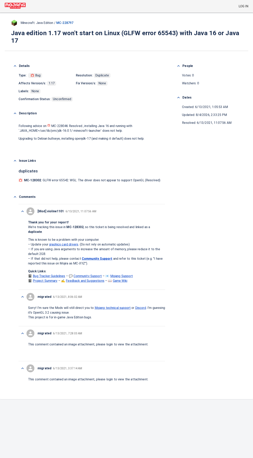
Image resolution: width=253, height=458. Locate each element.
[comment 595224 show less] (22, 368)
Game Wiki (120, 281)
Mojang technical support (113, 308)
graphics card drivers (63, 244)
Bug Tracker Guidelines (49, 276)
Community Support (97, 259)
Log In (243, 6)
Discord (140, 308)
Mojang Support (121, 276)
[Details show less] (15, 66)
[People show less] (178, 66)
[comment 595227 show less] (22, 211)
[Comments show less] (15, 197)
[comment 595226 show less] (22, 297)
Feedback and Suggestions (85, 281)
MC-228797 (64, 23)
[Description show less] (15, 113)
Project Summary (45, 281)
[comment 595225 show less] (22, 333)
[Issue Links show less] (15, 161)
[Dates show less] (178, 98)
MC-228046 (59, 126)
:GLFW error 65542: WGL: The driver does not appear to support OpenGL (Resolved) (92, 180)
